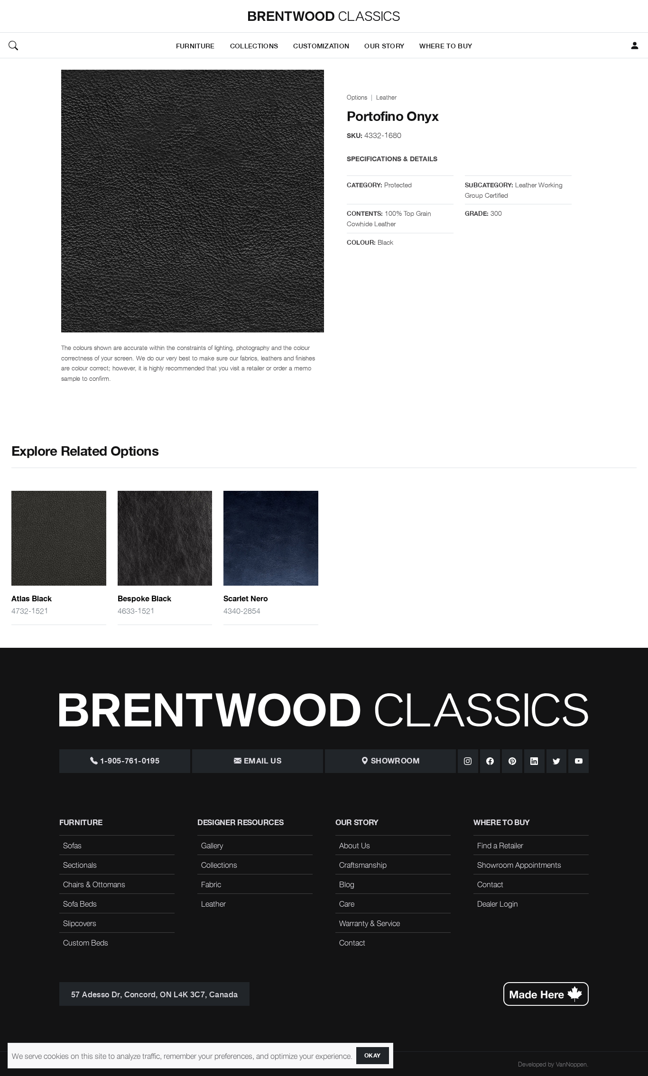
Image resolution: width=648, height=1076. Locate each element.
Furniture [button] (195, 45)
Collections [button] (254, 45)
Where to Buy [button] (445, 45)
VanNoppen (571, 1063)
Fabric (211, 884)
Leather (386, 96)
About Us (354, 845)
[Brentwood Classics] (324, 16)
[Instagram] (468, 761)
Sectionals (80, 864)
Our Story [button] (384, 45)
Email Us (261, 761)
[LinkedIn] (534, 761)
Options (357, 96)
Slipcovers (79, 923)
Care (346, 903)
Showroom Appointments (519, 864)
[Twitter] (556, 761)
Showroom (394, 761)
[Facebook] (490, 761)
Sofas (72, 845)
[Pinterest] (512, 761)
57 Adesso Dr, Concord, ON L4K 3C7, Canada (154, 994)
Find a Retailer (500, 845)
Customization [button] (321, 45)
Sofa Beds (80, 903)
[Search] (13, 45)
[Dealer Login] (634, 45)
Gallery (212, 845)
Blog (346, 884)
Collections (219, 864)
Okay (372, 1055)
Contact (352, 942)
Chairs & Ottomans (94, 884)
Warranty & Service (369, 923)
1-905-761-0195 (128, 761)
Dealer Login (497, 903)
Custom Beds (85, 942)
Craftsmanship (363, 864)
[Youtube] (578, 761)
